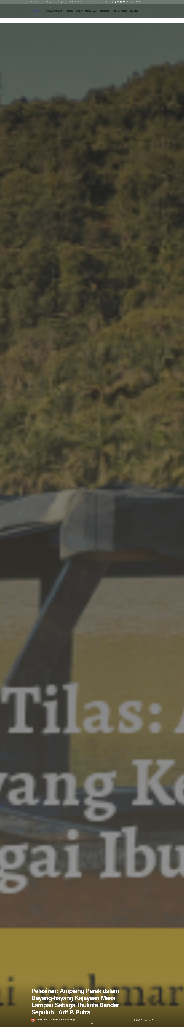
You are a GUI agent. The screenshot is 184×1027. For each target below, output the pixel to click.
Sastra (55, 2)
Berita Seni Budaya (83, 2)
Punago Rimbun (62, 2)
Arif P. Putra (43, 1020)
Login (101, 2)
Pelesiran (93, 2)
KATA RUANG (73, 2)
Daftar (108, 2)
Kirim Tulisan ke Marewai (38, 2)
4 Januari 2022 (55, 1020)
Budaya (49, 2)
